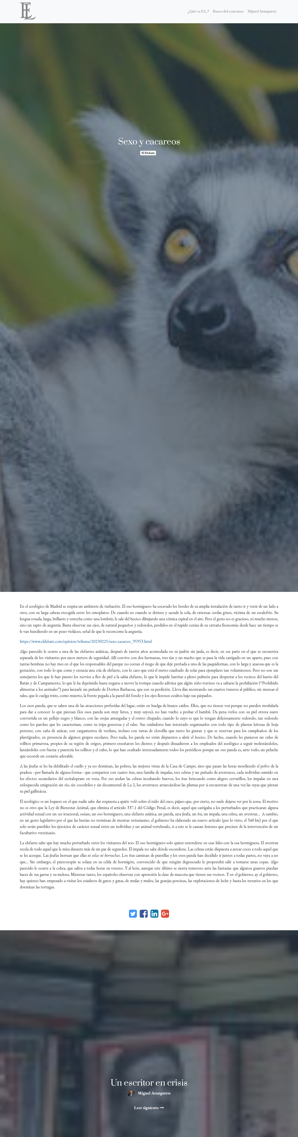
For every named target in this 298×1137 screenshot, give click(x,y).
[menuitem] (198, 11)
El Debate (148, 153)
